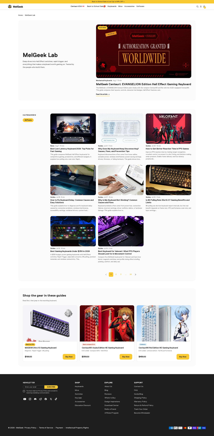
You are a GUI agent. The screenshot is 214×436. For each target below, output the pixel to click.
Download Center (112, 405)
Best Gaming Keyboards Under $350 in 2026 (70, 251)
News (52, 146)
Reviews (108, 394)
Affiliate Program (111, 413)
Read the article (101, 94)
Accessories (80, 402)
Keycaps (78, 398)
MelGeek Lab (30, 15)
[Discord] (35, 399)
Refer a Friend (110, 409)
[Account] (201, 6)
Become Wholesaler (142, 413)
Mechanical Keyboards (104, 80)
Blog (106, 390)
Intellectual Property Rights (77, 428)
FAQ (136, 390)
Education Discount (83, 405)
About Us (108, 386)
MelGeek (19, 428)
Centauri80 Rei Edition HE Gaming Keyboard (158, 348)
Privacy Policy (30, 428)
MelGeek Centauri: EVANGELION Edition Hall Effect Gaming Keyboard (143, 84)
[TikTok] (56, 399)
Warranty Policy (140, 402)
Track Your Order (141, 409)
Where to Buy (110, 398)
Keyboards (79, 386)
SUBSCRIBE (51, 387)
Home (20, 15)
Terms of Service (46, 428)
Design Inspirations (112, 402)
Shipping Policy (140, 398)
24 (131, 274)
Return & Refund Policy (143, 405)
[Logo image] (15, 6)
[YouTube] (25, 399)
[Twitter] (51, 399)
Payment (59, 428)
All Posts (28, 120)
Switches (79, 394)
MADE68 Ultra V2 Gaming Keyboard (40, 348)
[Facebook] (45, 399)
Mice (77, 390)
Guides (100, 146)
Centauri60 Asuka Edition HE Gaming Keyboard (103, 348)
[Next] (135, 274)
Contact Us (138, 386)
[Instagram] (30, 399)
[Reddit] (40, 399)
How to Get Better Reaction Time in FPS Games (167, 149)
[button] (197, 6)
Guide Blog (138, 394)
